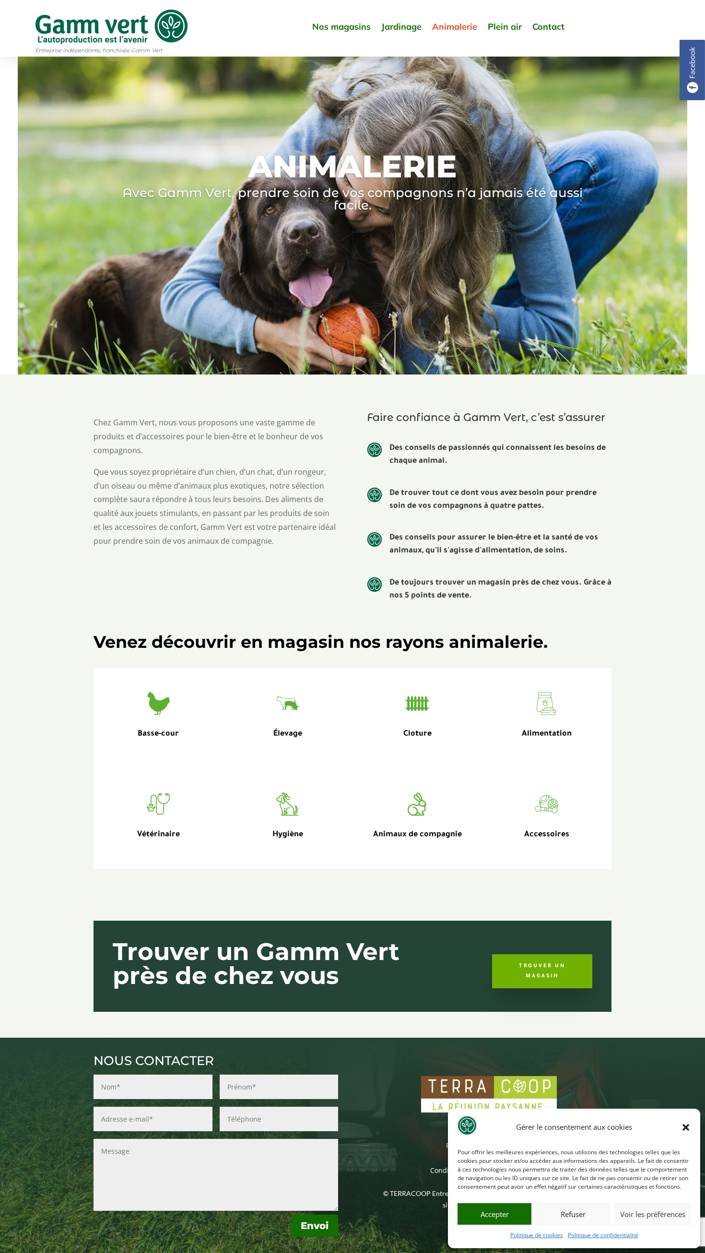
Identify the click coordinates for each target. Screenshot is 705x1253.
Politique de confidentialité (603, 1235)
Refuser (573, 1214)
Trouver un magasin (542, 971)
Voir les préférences (652, 1214)
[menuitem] (692, 70)
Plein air (505, 26)
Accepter (495, 1214)
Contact (548, 26)
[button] (686, 1127)
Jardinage (401, 26)
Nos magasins (341, 26)
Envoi (315, 1225)
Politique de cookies (536, 1235)
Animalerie (454, 26)
